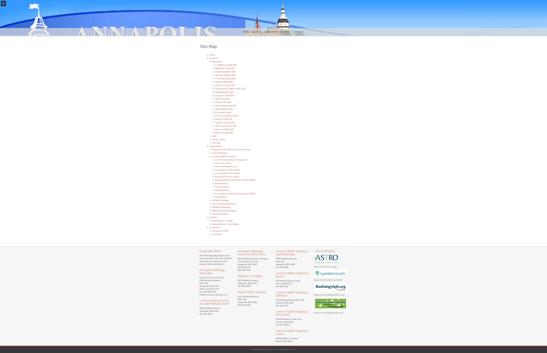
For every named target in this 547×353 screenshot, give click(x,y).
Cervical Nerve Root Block (227, 173)
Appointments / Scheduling (225, 224)
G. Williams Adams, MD (226, 65)
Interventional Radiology (224, 203)
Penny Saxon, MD (223, 112)
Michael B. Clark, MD (225, 68)
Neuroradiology (219, 153)
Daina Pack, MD (222, 98)
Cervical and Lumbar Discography (231, 160)
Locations (217, 234)
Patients (285, 31)
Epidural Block (222, 190)
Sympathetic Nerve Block (227, 176)
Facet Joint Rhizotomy (225, 166)
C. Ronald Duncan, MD (225, 78)
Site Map (216, 143)
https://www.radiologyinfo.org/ (329, 295)
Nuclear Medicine (220, 214)
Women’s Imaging (220, 200)
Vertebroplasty (222, 187)
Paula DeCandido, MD (225, 71)
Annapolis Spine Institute (224, 156)
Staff (214, 136)
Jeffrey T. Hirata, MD (225, 85)
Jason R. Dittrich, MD (225, 75)
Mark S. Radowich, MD (225, 105)
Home (246, 31)
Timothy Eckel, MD (224, 82)
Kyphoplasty (221, 197)
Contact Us (298, 31)
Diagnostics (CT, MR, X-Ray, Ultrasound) (231, 149)
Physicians (217, 61)
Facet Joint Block (223, 163)
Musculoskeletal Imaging (224, 210)
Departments (271, 31)
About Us (257, 31)
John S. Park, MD (223, 102)
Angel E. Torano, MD (225, 122)
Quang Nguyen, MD (224, 92)
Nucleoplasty (221, 183)
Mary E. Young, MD (224, 132)
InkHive (266, 349)
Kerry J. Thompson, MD (226, 115)
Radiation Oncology (221, 207)
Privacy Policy (218, 139)
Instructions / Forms (222, 220)
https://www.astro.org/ (325, 266)
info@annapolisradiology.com (213, 294)
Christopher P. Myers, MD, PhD (230, 88)
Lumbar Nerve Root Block (227, 170)
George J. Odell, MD (224, 95)
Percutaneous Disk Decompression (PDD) (235, 193)
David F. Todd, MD (223, 119)
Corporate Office (220, 230)
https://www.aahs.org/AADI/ (328, 280)
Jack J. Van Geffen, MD (225, 126)
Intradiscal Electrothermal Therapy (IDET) (235, 180)
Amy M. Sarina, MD (224, 109)
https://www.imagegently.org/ (329, 312)
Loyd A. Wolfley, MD (224, 129)
